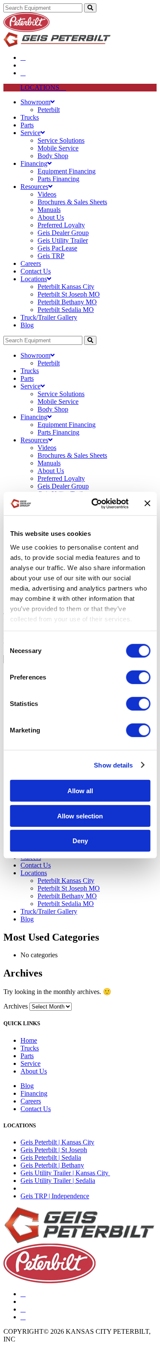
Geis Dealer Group (63, 232)
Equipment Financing (67, 171)
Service (30, 132)
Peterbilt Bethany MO (67, 302)
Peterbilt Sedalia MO (66, 309)
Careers (30, 263)
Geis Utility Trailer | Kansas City (65, 1172)
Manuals (49, 209)
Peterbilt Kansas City (66, 286)
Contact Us (35, 271)
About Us (51, 217)
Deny (80, 840)
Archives (15, 1006)
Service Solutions (61, 140)
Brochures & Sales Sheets (72, 202)
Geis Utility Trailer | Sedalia (57, 1180)
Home (28, 1040)
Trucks (29, 117)
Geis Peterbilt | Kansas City (57, 1142)
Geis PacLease (57, 248)
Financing (33, 163)
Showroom (35, 102)
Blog (27, 325)
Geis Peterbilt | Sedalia (50, 1157)
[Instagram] (23, 1317)
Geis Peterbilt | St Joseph (53, 1149)
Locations (33, 278)
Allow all (80, 790)
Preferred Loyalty (61, 225)
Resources (34, 186)
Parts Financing (58, 178)
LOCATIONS (40, 87)
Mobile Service (58, 148)
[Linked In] (23, 72)
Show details (113, 764)
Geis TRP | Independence (54, 1196)
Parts (27, 125)
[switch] (138, 677)
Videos (47, 194)
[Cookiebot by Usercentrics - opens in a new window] (95, 503)
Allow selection (80, 815)
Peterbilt (49, 109)
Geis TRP (51, 255)
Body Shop (53, 155)
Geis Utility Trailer (63, 240)
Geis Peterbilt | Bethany (52, 1165)
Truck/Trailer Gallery (48, 317)
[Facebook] (23, 57)
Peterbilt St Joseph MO (69, 294)
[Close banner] (147, 503)
